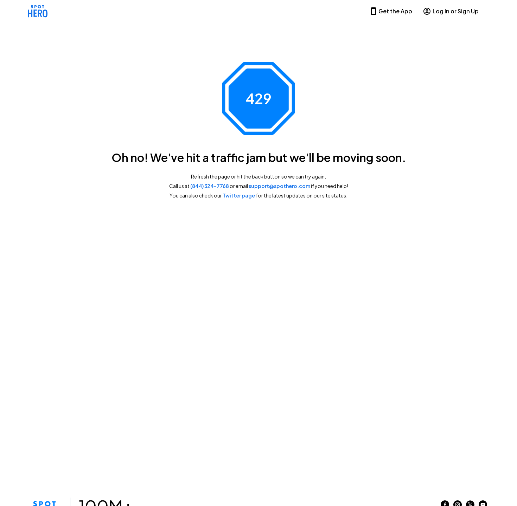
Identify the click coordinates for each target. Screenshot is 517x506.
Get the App (395, 11)
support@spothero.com (279, 186)
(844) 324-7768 (209, 186)
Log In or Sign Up (456, 11)
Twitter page (239, 195)
